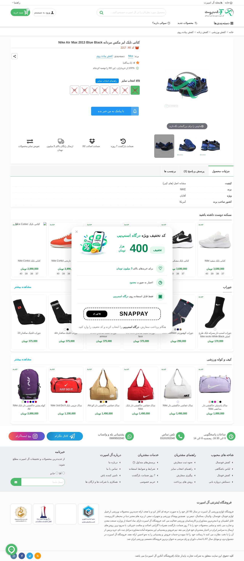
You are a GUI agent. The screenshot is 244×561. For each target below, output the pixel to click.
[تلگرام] (29, 556)
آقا (60, 473)
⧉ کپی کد (96, 314)
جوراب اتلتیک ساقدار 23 (29, 333)
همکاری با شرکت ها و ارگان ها (101, 481)
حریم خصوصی (147, 481)
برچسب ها (170, 171)
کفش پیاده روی (104, 56)
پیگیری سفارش (185, 475)
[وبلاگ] (38, 556)
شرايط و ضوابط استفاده (142, 468)
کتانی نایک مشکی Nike (178, 260)
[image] (164, 146)
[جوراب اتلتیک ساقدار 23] (29, 312)
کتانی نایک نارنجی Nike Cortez (66, 260)
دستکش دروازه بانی (219, 481)
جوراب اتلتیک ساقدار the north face (140, 335)
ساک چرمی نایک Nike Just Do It (66, 405)
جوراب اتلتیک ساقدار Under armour (103, 335)
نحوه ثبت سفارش (183, 462)
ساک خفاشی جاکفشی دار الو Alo (103, 405)
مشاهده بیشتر (22, 286)
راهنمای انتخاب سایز (107, 80)
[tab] (221, 171)
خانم (53, 473)
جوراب (227, 287)
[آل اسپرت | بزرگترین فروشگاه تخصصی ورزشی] (219, 12)
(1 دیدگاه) (129, 63)
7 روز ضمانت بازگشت (143, 475)
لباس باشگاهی (222, 468)
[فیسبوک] (21, 556)
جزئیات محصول (221, 171)
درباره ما (113, 462)
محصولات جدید (186, 23)
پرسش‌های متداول (145, 462)
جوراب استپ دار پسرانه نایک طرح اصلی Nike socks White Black (215, 335)
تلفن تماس (168, 434)
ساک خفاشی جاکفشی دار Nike (178, 405)
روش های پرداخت (183, 481)
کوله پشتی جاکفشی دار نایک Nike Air (29, 407)
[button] (15, 2)
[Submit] (16, 482)
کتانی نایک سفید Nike (215, 260)
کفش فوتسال (223, 462)
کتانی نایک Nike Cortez (29, 260)
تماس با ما (112, 468)
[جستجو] (101, 12)
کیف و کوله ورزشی (219, 359)
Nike (130, 56)
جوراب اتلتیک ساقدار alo (66, 333)
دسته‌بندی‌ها (222, 23)
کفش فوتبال (223, 475)
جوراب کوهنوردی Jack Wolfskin (177, 333)
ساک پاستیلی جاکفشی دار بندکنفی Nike (214, 407)
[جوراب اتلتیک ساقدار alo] (66, 312)
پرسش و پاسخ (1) (194, 171)
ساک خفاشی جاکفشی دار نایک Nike (140, 407)
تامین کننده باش (109, 475)
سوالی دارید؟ (159, 23)
